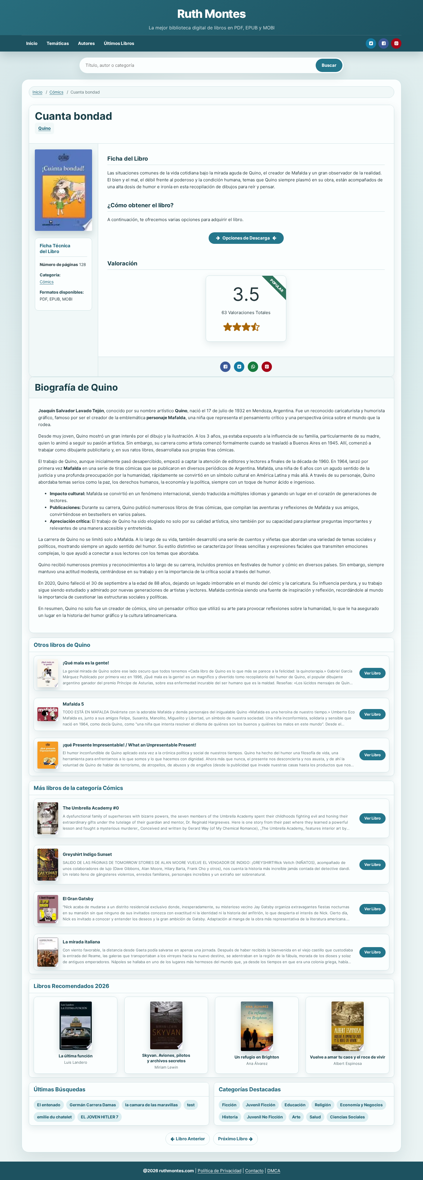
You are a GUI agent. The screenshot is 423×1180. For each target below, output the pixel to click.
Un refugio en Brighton (257, 1056)
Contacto (254, 1170)
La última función (76, 1055)
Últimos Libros (119, 43)
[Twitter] (371, 43)
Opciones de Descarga (246, 238)
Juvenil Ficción (260, 1104)
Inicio (31, 43)
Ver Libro (372, 673)
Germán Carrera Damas (93, 1104)
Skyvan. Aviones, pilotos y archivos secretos (166, 1058)
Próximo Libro (232, 1138)
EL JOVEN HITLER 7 (99, 1116)
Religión (323, 1104)
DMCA (273, 1170)
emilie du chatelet (54, 1116)
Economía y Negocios (361, 1104)
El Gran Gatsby (78, 898)
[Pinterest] (396, 43)
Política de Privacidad (219, 1170)
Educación (295, 1104)
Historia (230, 1116)
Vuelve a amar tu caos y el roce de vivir (347, 1056)
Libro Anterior (190, 1138)
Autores (86, 43)
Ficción (229, 1104)
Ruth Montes (211, 14)
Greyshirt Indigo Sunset (87, 854)
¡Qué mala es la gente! (86, 663)
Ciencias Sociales (347, 1116)
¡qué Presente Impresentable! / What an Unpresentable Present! (129, 745)
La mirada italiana (81, 942)
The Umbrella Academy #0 (91, 808)
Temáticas (58, 43)
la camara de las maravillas (151, 1104)
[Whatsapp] (253, 367)
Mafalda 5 (73, 704)
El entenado (48, 1104)
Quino (44, 128)
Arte (296, 1116)
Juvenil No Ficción (265, 1116)
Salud (315, 1116)
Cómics (56, 92)
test (191, 1104)
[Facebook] (383, 43)
